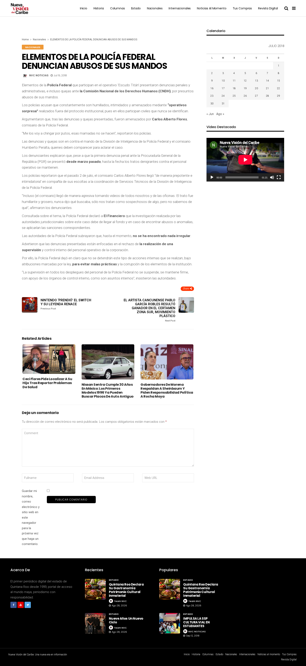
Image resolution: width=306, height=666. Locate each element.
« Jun (210, 114)
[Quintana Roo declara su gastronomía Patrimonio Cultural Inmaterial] (95, 589)
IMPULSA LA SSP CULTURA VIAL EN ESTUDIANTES (196, 622)
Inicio (83, 8)
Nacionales (155, 8)
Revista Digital (268, 8)
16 (211, 88)
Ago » (220, 114)
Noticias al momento (211, 8)
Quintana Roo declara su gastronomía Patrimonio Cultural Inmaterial (126, 590)
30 (211, 103)
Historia (98, 8)
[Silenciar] (272, 177)
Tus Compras (242, 8)
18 (234, 88)
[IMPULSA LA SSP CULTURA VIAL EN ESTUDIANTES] (169, 623)
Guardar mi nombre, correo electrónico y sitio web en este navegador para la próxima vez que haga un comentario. (31, 517)
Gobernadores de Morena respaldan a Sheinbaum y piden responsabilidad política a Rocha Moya (167, 390)
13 (256, 80)
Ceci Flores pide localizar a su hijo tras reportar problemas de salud (47, 383)
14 (267, 80)
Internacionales (180, 8)
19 (245, 88)
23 (211, 95)
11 (234, 80)
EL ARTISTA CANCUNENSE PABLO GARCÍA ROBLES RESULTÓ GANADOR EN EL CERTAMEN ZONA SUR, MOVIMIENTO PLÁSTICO (149, 310)
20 (256, 88)
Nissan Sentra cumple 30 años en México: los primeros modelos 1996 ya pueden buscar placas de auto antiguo (108, 390)
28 (267, 95)
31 (223, 103)
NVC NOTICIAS (39, 75)
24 (223, 95)
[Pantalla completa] (279, 177)
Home (25, 39)
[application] (245, 160)
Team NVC (120, 601)
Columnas (117, 8)
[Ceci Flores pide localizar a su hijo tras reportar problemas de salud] (48, 359)
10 (223, 80)
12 (245, 80)
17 (223, 88)
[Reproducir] (212, 177)
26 (245, 95)
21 (267, 88)
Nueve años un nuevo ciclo (126, 620)
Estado (136, 8)
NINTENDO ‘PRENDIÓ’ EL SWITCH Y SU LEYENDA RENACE (66, 304)
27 (256, 95)
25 (234, 95)
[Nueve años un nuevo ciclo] (95, 623)
